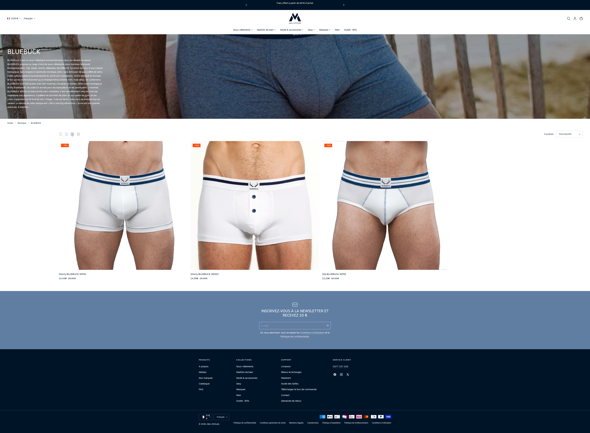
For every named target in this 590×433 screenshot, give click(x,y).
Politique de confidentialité (245, 422)
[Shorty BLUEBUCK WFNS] (123, 205)
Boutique (22, 123)
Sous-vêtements (244, 366)
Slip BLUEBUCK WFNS (334, 274)
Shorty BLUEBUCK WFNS (72, 274)
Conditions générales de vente (273, 422)
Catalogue (204, 383)
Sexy (238, 383)
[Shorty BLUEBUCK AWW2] (255, 205)
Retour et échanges (291, 372)
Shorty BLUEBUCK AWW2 (205, 274)
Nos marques (206, 377)
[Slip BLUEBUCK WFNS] (386, 205)
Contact (285, 395)
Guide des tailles (289, 383)
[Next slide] (343, 5)
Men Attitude (213, 424)
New (238, 395)
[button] (568, 18)
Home (10, 123)
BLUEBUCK (36, 123)
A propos (203, 366)
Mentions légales (296, 422)
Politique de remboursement (356, 422)
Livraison (286, 366)
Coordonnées (313, 422)
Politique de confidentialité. (295, 336)
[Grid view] (61, 134)
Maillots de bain (244, 372)
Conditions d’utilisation (312, 332)
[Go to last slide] (246, 5)
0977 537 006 (340, 366)
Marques (240, 389)
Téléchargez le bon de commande (299, 389)
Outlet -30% (242, 400)
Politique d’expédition (331, 422)
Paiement (286, 377)
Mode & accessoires (246, 377)
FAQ (201, 389)
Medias (202, 372)
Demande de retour (291, 400)
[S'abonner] (327, 325)
